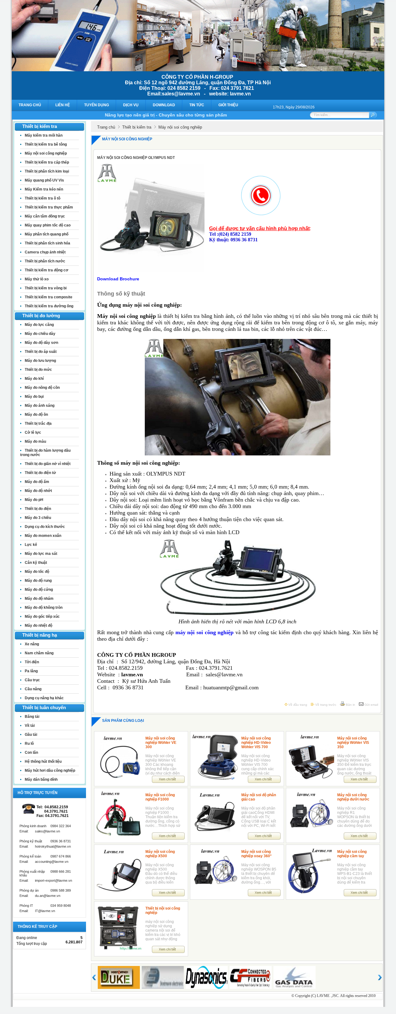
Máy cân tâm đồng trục (45, 216)
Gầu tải (31, 734)
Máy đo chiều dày (40, 333)
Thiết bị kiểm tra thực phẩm (49, 207)
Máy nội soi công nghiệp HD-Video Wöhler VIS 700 (256, 742)
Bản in (350, 704)
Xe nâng (32, 644)
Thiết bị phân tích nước (45, 261)
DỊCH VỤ (131, 105)
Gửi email (371, 704)
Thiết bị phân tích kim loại (47, 171)
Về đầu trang (297, 704)
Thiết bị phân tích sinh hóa (47, 243)
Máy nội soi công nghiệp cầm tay (352, 853)
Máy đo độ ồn (36, 414)
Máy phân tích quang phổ (46, 234)
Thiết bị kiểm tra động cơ (46, 270)
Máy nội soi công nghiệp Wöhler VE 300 (160, 742)
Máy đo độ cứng (39, 589)
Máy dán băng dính (41, 779)
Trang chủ (106, 127)
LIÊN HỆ (62, 105)
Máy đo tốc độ (37, 571)
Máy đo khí (34, 378)
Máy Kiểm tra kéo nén (44, 189)
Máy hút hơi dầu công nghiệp (50, 770)
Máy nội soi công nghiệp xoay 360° (256, 853)
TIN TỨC (196, 105)
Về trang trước (325, 704)
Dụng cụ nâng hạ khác (44, 698)
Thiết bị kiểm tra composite (48, 297)
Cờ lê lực (33, 432)
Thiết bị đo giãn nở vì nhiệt (48, 464)
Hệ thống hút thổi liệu (43, 761)
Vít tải (30, 725)
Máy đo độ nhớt (38, 491)
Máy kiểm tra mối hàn (43, 135)
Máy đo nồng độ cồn (42, 387)
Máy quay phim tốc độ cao (48, 225)
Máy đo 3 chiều (38, 518)
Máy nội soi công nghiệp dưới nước (353, 797)
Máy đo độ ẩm (37, 482)
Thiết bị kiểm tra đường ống (49, 306)
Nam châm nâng (39, 653)
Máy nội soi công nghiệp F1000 (160, 797)
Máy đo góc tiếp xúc (42, 616)
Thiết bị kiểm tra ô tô (42, 198)
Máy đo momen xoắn (43, 535)
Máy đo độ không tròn (43, 607)
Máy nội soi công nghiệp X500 (160, 853)
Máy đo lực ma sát (41, 553)
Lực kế (31, 544)
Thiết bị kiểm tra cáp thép (47, 162)
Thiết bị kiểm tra (136, 127)
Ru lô (29, 743)
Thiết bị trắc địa (38, 423)
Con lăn (31, 752)
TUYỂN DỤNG (96, 105)
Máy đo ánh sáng (39, 405)
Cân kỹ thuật (36, 562)
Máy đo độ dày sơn (41, 342)
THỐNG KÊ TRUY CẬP (37, 926)
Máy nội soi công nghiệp (46, 153)
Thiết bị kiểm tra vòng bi (46, 288)
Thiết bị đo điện (38, 509)
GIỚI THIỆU (228, 105)
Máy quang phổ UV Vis (44, 180)
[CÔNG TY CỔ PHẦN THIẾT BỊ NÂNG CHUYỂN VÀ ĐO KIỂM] (198, 69)
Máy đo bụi (34, 396)
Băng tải (32, 716)
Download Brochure (118, 278)
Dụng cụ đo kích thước (45, 527)
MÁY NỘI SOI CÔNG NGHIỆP (127, 139)
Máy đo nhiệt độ (38, 625)
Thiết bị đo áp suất (41, 351)
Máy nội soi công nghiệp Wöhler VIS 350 (353, 742)
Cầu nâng (33, 689)
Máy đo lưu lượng (40, 360)
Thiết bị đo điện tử (40, 473)
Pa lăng (31, 671)
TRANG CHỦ (30, 105)
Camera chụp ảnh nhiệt (45, 252)
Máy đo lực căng (39, 325)
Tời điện (32, 662)
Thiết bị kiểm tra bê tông (46, 144)
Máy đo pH (34, 500)
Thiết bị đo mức (38, 369)
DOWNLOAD (164, 105)
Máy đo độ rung (38, 580)
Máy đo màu (35, 441)
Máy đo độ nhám (39, 598)
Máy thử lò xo (37, 279)
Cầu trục (32, 680)
